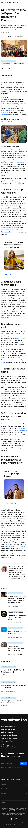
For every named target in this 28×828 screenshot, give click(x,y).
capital (17, 338)
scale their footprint (12, 99)
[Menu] (26, 3)
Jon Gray (12, 605)
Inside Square (5, 745)
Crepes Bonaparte (19, 430)
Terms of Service (22, 822)
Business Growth (6, 63)
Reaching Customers (8, 729)
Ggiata (8, 110)
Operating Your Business (9, 60)
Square (17, 225)
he (15, 162)
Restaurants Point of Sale (9, 232)
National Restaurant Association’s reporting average (12, 360)
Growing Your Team (7, 741)
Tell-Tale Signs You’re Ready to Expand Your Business (11, 702)
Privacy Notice (14, 822)
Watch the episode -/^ (11, 503)
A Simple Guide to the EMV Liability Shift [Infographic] (13, 671)
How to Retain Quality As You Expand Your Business (13, 686)
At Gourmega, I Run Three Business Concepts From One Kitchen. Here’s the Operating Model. (17, 599)
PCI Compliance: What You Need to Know (17, 632)
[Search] (23, 3)
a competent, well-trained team (14, 315)
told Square (20, 162)
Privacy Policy (12, 767)
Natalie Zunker (7, 36)
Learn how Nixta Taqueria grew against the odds (12, 473)
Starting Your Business (8, 726)
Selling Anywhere (7, 732)
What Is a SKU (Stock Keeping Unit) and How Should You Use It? (16, 648)
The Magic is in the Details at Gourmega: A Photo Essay (17, 617)
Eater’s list (4, 115)
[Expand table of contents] (26, 75)
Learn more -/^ (9, 274)
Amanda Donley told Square (14, 546)
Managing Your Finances (9, 735)
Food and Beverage (18, 63)
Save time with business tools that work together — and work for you (13, 244)
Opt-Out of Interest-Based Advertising (14, 824)
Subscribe (23, 763)
